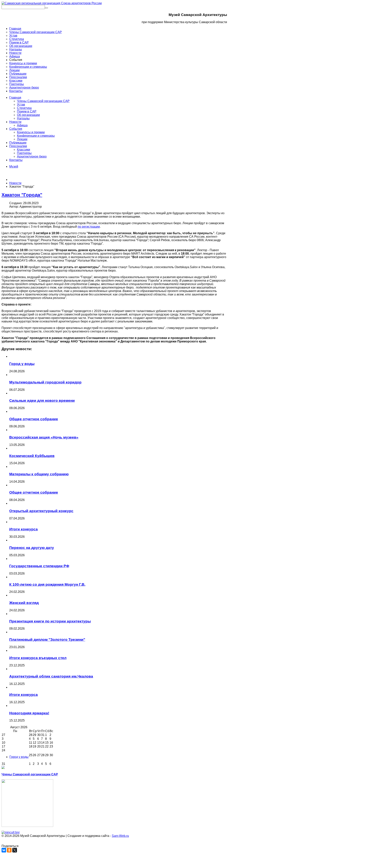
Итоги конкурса (23, 529)
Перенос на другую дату (31, 548)
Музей (13, 166)
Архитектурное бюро (32, 156)
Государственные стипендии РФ (39, 566)
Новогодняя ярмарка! (29, 713)
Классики (23, 149)
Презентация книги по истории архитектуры (50, 621)
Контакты (16, 160)
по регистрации (89, 226)
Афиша (22, 125)
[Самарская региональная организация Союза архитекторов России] (52, 3)
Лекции (22, 139)
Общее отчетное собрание (33, 419)
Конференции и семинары (36, 135)
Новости (15, 121)
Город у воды (21, 364)
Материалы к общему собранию (39, 474)
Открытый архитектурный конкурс (41, 511)
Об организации (28, 115)
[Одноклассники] (9, 850)
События (15, 128)
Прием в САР (26, 111)
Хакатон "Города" (22, 194)
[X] (14, 850)
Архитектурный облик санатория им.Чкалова (51, 676)
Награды (23, 118)
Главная (15, 97)
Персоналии (18, 146)
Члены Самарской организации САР (43, 101)
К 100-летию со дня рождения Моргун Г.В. (47, 584)
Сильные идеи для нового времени (42, 400)
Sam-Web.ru (120, 835)
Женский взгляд (24, 603)
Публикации (17, 142)
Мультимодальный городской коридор (45, 382)
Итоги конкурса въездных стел (37, 658)
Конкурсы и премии (31, 132)
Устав (21, 104)
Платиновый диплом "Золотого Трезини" (47, 640)
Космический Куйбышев (32, 456)
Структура (24, 108)
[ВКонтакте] (4, 850)
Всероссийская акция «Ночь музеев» (43, 437)
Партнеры (24, 153)
